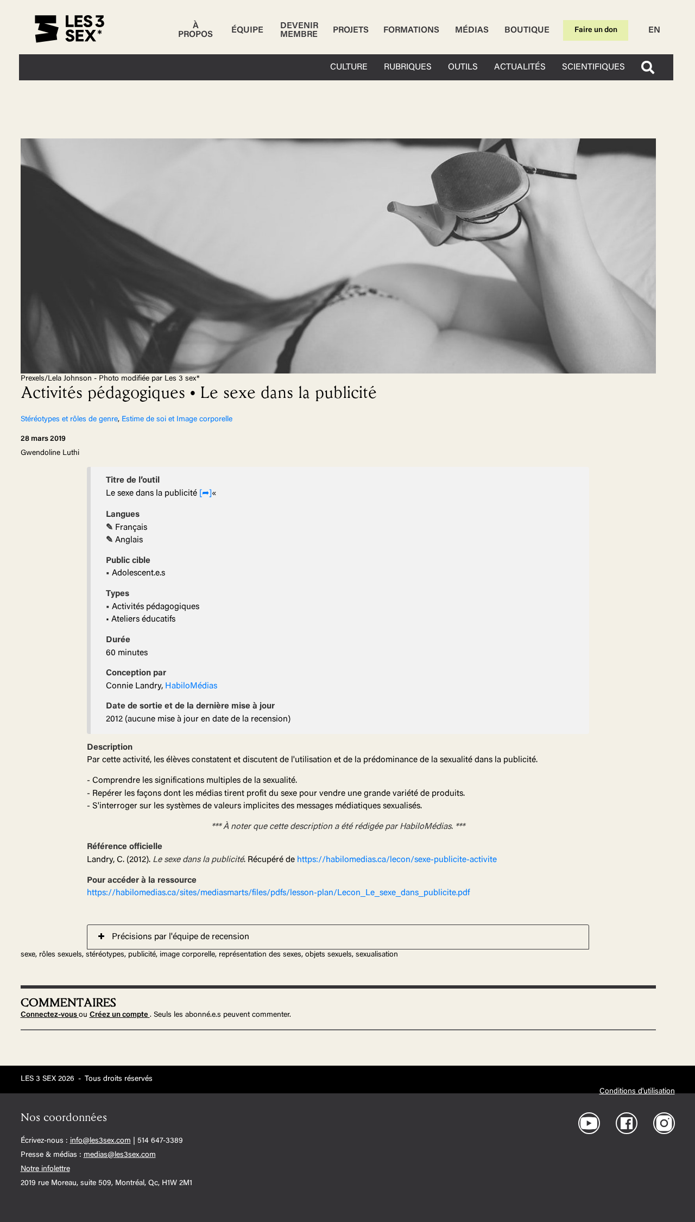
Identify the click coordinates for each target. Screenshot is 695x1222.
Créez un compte (120, 1015)
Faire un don (595, 30)
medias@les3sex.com (120, 1155)
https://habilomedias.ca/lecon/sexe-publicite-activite (397, 860)
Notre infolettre (45, 1169)
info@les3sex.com (100, 1141)
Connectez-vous (50, 1015)
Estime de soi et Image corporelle (177, 419)
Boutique (526, 30)
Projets (351, 30)
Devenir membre (299, 30)
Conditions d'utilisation (637, 1092)
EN (654, 30)
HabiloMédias (191, 686)
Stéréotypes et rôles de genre (69, 419)
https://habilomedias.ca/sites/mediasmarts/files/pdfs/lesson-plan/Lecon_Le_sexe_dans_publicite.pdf (278, 893)
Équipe (247, 30)
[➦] (205, 493)
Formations (411, 30)
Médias (472, 30)
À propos (195, 30)
